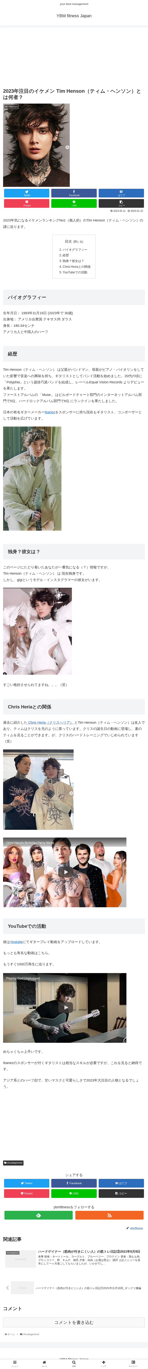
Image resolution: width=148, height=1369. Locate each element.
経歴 (66, 255)
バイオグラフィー (75, 249)
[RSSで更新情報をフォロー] (109, 1215)
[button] (137, 728)
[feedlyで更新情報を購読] (38, 1215)
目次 (68, 241)
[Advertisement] (74, 58)
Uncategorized (14, 1162)
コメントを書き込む (74, 1322)
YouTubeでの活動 (75, 272)
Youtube (16, 942)
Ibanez (50, 412)
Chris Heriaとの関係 (77, 266)
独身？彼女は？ (73, 261)
